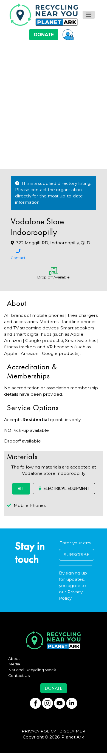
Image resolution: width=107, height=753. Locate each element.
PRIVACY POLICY (39, 731)
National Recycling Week (32, 670)
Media (14, 664)
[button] (68, 34)
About (14, 658)
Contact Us (19, 675)
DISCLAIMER (72, 731)
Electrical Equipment (66, 488)
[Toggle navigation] (89, 15)
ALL (21, 488)
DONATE (44, 34)
